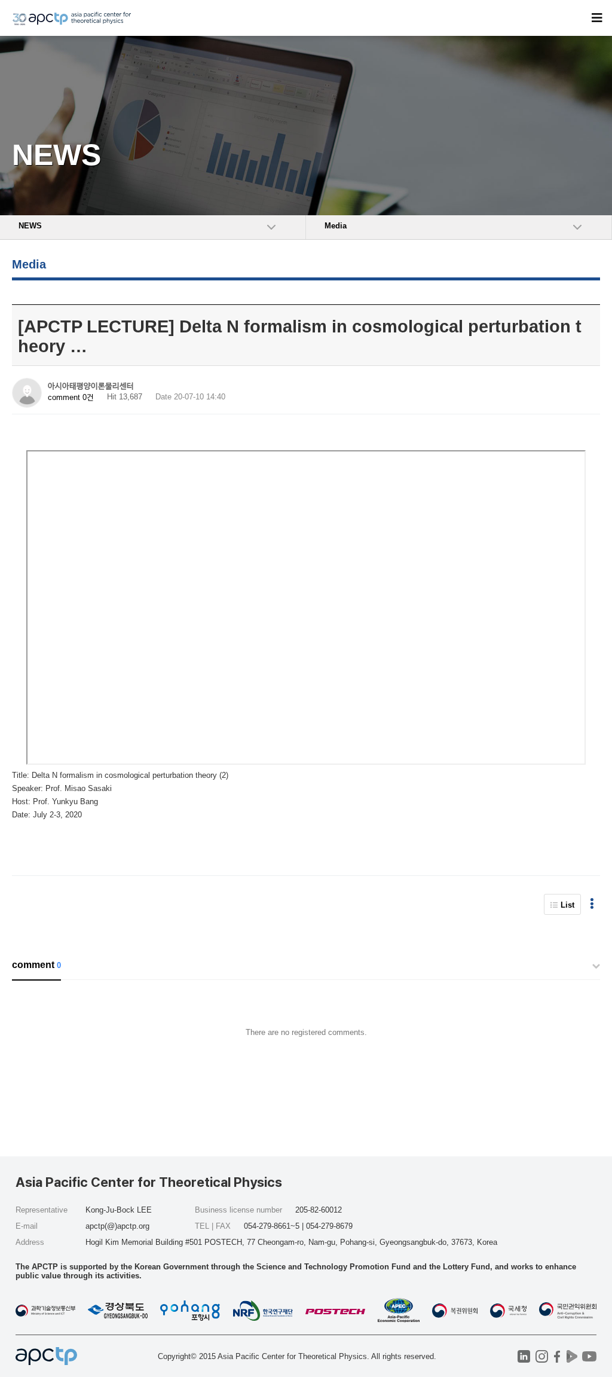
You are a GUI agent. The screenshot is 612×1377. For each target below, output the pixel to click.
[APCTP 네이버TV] (571, 1356)
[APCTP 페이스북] (556, 1356)
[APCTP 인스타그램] (541, 1356)
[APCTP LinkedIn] (523, 1356)
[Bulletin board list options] (592, 904)
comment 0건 (71, 397)
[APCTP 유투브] (589, 1356)
